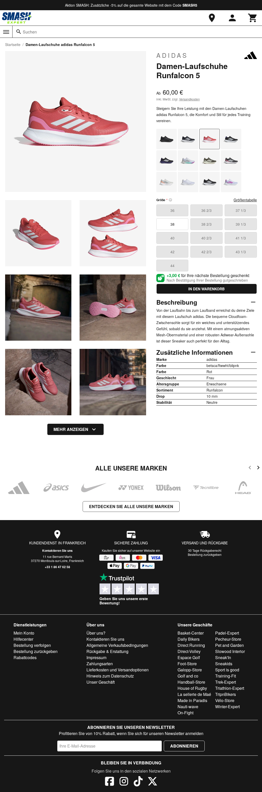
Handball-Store (191, 682)
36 (172, 210)
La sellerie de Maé (194, 694)
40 (172, 237)
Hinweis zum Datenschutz (110, 676)
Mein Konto (24, 633)
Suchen (30, 32)
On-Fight (185, 713)
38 (172, 224)
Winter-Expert (227, 706)
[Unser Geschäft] (212, 18)
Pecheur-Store (228, 639)
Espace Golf (189, 657)
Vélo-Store (224, 700)
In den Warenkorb (206, 288)
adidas (172, 55)
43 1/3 (241, 251)
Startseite (12, 44)
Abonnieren (184, 746)
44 (172, 265)
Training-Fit (225, 676)
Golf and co (188, 676)
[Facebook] (109, 782)
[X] (152, 782)
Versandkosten (189, 99)
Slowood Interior (230, 651)
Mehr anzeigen (70, 429)
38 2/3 (206, 224)
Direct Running (191, 645)
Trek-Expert (225, 682)
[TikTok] (138, 782)
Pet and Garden (229, 645)
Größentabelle (245, 199)
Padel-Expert (227, 633)
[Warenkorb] (253, 18)
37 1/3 (241, 210)
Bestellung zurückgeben (205, 554)
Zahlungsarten (99, 664)
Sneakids (223, 664)
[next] (258, 468)
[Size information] (170, 200)
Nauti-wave (188, 706)
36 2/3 (206, 210)
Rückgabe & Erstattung (107, 651)
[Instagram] (124, 782)
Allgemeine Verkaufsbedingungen (117, 645)
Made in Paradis (192, 700)
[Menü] (6, 32)
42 (172, 251)
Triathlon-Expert (229, 688)
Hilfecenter (23, 639)
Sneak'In (223, 657)
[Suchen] (19, 32)
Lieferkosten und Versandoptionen (117, 670)
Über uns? (95, 633)
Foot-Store (187, 664)
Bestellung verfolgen (32, 645)
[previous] (250, 468)
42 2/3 (206, 251)
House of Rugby (192, 688)
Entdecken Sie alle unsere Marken (131, 506)
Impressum (96, 657)
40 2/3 (206, 237)
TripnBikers (225, 694)
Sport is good (227, 670)
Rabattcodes (25, 657)
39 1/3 (241, 224)
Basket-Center (191, 633)
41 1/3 (241, 237)
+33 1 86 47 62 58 (57, 567)
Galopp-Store (190, 670)
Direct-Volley (189, 651)
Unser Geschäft (100, 682)
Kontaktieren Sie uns (57, 550)
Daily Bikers (189, 639)
